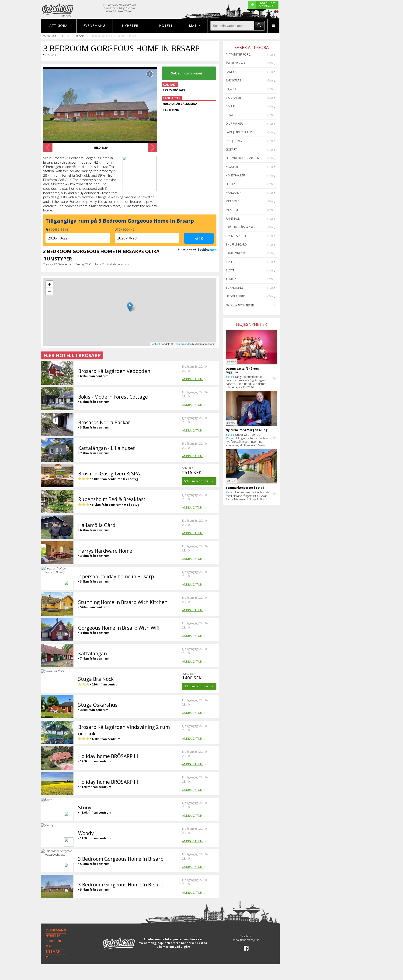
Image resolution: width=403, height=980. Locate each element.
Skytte (231, 262)
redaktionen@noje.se (246, 940)
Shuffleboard (236, 244)
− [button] (49, 291)
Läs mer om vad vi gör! (173, 947)
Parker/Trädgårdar (240, 227)
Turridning (234, 288)
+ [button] (49, 284)
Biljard (231, 89)
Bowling (232, 115)
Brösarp (80, 36)
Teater (231, 279)
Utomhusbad (235, 296)
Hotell (166, 25)
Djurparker (234, 124)
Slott (230, 270)
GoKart (231, 149)
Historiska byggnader (242, 158)
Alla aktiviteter (242, 305)
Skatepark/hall (237, 253)
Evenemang (94, 25)
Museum (232, 210)
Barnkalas (233, 80)
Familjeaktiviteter (239, 132)
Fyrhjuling (234, 141)
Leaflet (155, 344)
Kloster (232, 167)
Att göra (58, 25)
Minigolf (232, 201)
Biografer (233, 98)
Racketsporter (237, 236)
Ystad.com (49, 36)
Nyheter (130, 25)
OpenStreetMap (182, 344)
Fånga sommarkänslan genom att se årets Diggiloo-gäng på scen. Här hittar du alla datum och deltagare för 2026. (246, 382)
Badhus (231, 72)
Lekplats (232, 184)
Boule (230, 106)
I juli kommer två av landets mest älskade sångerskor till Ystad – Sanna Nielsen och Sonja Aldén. (248, 496)
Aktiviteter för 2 (238, 54)
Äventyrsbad (235, 63)
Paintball (233, 219)
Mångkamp (233, 193)
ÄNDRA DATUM (192, 379)
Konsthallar (235, 175)
